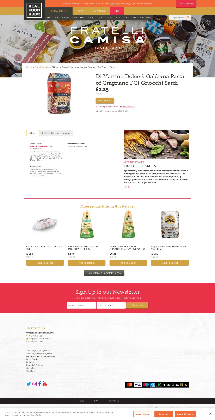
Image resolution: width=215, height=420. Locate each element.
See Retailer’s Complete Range (104, 273)
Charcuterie (78, 17)
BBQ (117, 11)
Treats (101, 17)
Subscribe (137, 305)
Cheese (65, 17)
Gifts (80, 11)
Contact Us (114, 401)
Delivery (32, 133)
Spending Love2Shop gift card (39, 353)
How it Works (32, 359)
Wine (109, 17)
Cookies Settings (142, 414)
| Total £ (187, 4)
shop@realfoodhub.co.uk (40, 338)
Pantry (91, 17)
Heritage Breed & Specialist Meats (41, 356)
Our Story (30, 371)
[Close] (210, 414)
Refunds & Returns (34, 365)
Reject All (163, 414)
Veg (134, 17)
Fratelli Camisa (42, 67)
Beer (118, 17)
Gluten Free (145, 17)
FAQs (96, 401)
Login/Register (178, 18)
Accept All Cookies (185, 414)
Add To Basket (105, 100)
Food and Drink (58, 11)
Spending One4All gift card (38, 350)
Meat (49, 17)
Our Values (31, 368)
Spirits (126, 17)
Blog (82, 401)
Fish (57, 17)
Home (29, 67)
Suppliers (99, 11)
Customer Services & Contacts (55, 133)
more (127, 187)
